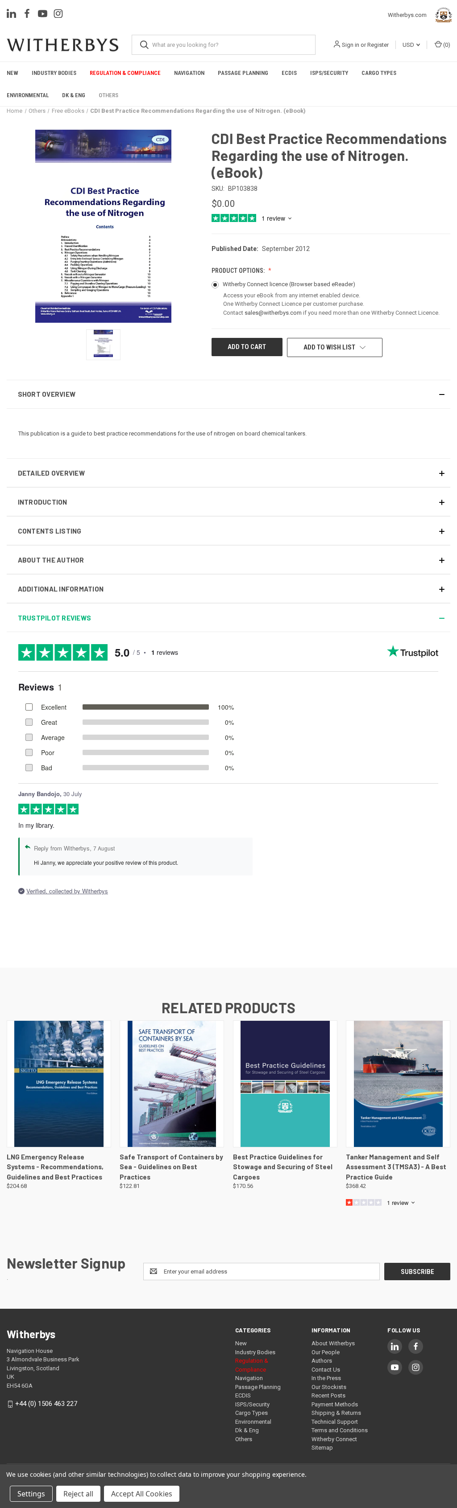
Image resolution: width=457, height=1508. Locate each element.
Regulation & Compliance (125, 73)
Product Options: (239, 270)
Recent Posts (328, 1395)
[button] (228, 394)
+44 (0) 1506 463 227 (46, 1404)
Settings (31, 1494)
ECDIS (289, 73)
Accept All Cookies (141, 1494)
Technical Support (335, 1421)
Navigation (189, 73)
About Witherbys (333, 1343)
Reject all (78, 1494)
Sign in (350, 44)
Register (378, 44)
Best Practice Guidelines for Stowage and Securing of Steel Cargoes (282, 1167)
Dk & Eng (73, 95)
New (12, 73)
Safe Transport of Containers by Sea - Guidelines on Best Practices (171, 1167)
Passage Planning (243, 73)
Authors (322, 1360)
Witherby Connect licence (289, 284)
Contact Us (326, 1369)
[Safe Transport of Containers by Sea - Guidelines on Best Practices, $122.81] (171, 1083)
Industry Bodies (54, 73)
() (446, 44)
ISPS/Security (329, 73)
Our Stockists (329, 1387)
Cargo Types (378, 73)
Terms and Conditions (340, 1430)
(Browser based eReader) (322, 284)
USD (409, 44)
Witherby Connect (334, 1439)
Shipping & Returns (336, 1412)
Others (108, 95)
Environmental (28, 95)
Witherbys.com (409, 15)
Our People (326, 1352)
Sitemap (322, 1447)
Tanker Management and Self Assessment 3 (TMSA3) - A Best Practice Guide (396, 1167)
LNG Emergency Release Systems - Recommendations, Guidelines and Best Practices (55, 1167)
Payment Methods (335, 1404)
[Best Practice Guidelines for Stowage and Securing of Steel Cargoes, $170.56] (285, 1083)
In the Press (326, 1378)
